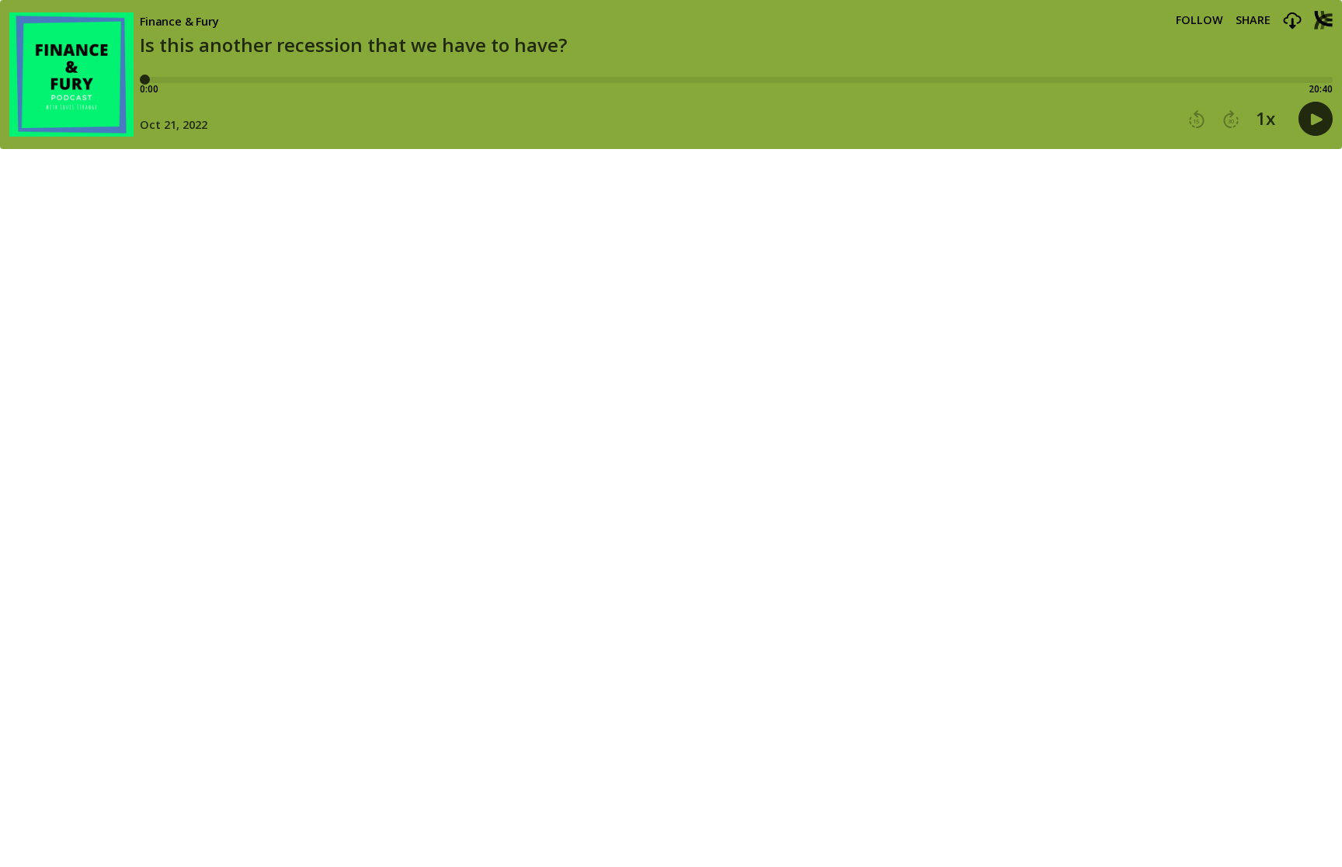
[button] (1292, 21)
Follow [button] (1199, 20)
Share (1253, 20)
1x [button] (1265, 118)
